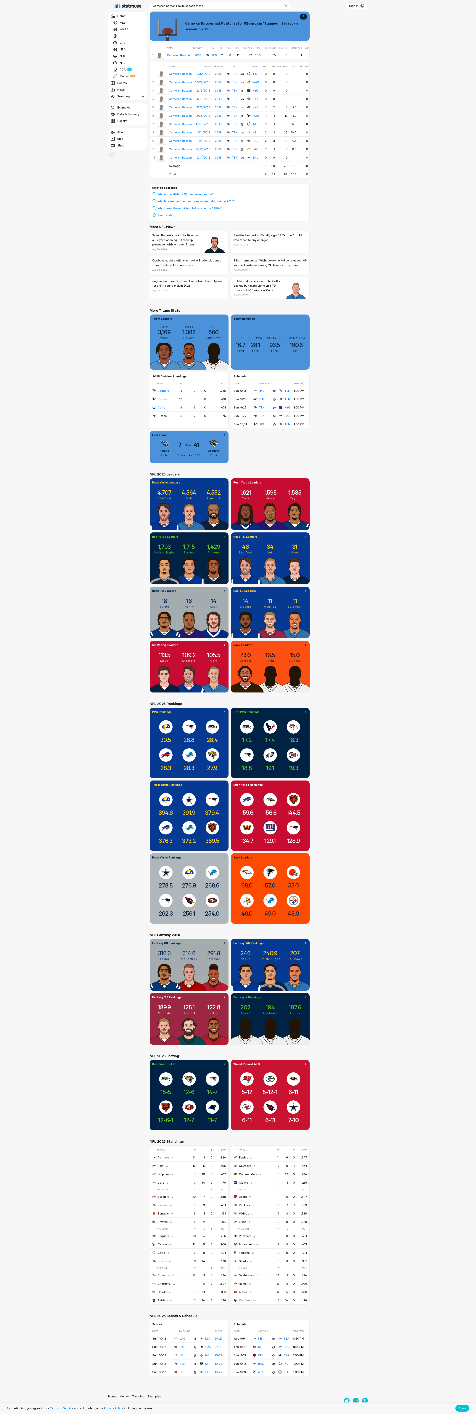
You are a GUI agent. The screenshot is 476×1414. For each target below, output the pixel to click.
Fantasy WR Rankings (248, 943)
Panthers (245, 1236)
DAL (255, 141)
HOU (256, 116)
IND (255, 74)
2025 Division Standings (169, 376)
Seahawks (246, 1275)
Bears (243, 1197)
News (121, 89)
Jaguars (163, 391)
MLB (123, 22)
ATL (261, 1372)
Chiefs (162, 1292)
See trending (166, 215)
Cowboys (245, 1166)
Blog (120, 139)
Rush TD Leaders (164, 591)
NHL (123, 56)
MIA (207, 1338)
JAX (255, 99)
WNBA (124, 29)
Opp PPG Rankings (246, 712)
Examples (123, 107)
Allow (462, 1408)
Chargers (164, 1283)
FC (121, 36)
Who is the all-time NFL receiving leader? (185, 194)
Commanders (248, 1174)
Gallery (122, 121)
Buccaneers (247, 1244)
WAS (256, 82)
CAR (208, 1347)
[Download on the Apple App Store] (347, 1401)
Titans (164, 451)
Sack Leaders (243, 645)
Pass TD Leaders (245, 536)
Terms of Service (61, 1408)
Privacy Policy (113, 1408)
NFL (122, 63)
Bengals (163, 1213)
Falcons (244, 1253)
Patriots (163, 1157)
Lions (242, 1222)
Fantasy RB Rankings (166, 943)
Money (124, 76)
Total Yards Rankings (167, 785)
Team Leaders (162, 319)
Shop (120, 145)
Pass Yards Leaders (166, 482)
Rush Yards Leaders (247, 482)
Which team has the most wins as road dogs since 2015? (196, 201)
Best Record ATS (164, 1064)
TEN (214, 55)
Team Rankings (244, 319)
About (121, 132)
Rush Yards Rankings (248, 785)
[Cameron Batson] (159, 56)
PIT (286, 1372)
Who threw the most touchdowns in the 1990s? (189, 208)
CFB (122, 43)
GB (207, 1372)
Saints (243, 1261)
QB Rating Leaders (165, 645)
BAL (255, 157)
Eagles (243, 1157)
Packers (244, 1205)
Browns (163, 1222)
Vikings (244, 1213)
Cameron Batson (199, 23)
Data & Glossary (128, 114)
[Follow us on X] (365, 1400)
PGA (123, 69)
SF (260, 1347)
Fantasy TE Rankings (167, 997)
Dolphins (163, 1174)
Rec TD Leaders (244, 591)
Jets (161, 1182)
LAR (286, 1347)
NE (254, 132)
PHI (261, 399)
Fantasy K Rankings (247, 997)
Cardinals (245, 1300)
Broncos (163, 1275)
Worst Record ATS (246, 1064)
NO (207, 1355)
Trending (138, 1396)
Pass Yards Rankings (166, 857)
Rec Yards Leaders (165, 536)
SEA (286, 1338)
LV (207, 1364)
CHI (260, 1355)
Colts (161, 407)
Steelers (163, 1197)
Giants (243, 1182)
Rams (243, 1283)
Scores (122, 83)
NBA (123, 49)
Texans (163, 399)
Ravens (163, 1205)
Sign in (353, 6)
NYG (255, 90)
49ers (243, 1292)
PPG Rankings (162, 712)
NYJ (255, 107)
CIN (182, 1372)
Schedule (240, 376)
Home (112, 1396)
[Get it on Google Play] (356, 1401)
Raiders (163, 1300)
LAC (255, 149)
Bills (160, 1166)
